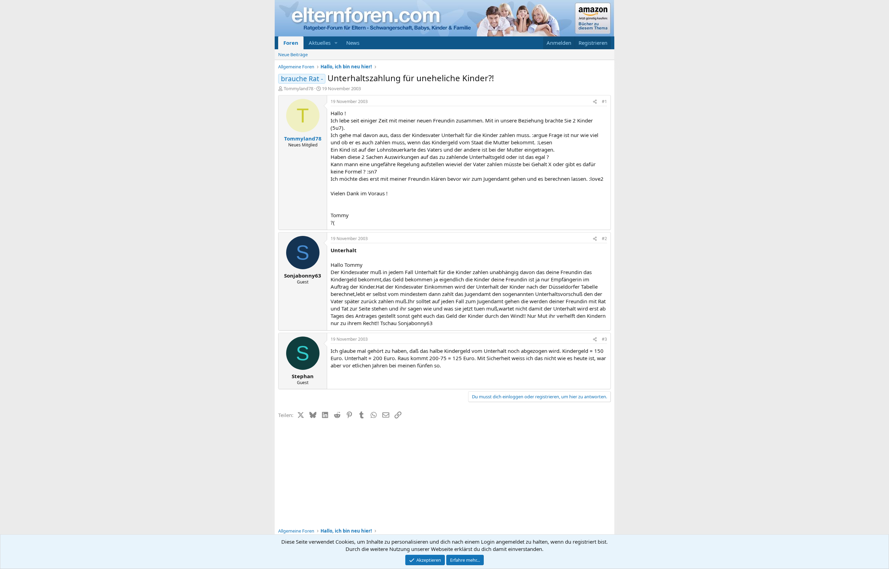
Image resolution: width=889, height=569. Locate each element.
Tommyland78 (298, 88)
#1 (604, 101)
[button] (336, 42)
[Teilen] (594, 102)
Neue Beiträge (293, 54)
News (352, 42)
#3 (604, 339)
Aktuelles (320, 42)
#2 (604, 238)
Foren (290, 42)
